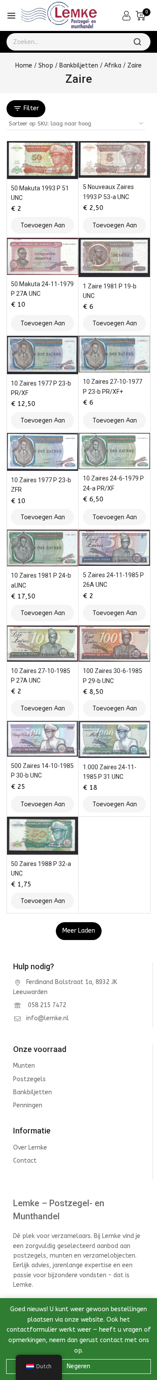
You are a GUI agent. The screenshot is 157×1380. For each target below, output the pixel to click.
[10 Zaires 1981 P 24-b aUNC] (42, 548)
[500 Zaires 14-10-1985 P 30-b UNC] (42, 739)
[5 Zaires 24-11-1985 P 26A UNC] (114, 548)
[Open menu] (11, 15)
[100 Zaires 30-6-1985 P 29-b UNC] (114, 644)
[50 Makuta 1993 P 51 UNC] (42, 160)
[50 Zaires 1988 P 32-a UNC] (42, 835)
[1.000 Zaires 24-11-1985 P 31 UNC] (114, 739)
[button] (42, 225)
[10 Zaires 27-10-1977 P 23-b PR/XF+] (114, 354)
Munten (24, 1065)
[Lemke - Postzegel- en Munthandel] (58, 15)
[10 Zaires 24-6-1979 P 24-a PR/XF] (114, 451)
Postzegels (29, 1079)
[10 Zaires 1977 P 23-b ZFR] (42, 452)
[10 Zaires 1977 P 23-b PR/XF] (42, 355)
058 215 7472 (46, 1005)
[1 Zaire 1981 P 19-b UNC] (114, 257)
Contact (25, 1160)
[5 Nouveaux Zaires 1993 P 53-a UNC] (114, 159)
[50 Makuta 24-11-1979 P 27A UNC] (42, 256)
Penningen (27, 1105)
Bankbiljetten (32, 1092)
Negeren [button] (78, 1366)
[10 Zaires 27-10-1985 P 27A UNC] (42, 644)
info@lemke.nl (47, 1018)
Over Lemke (30, 1147)
